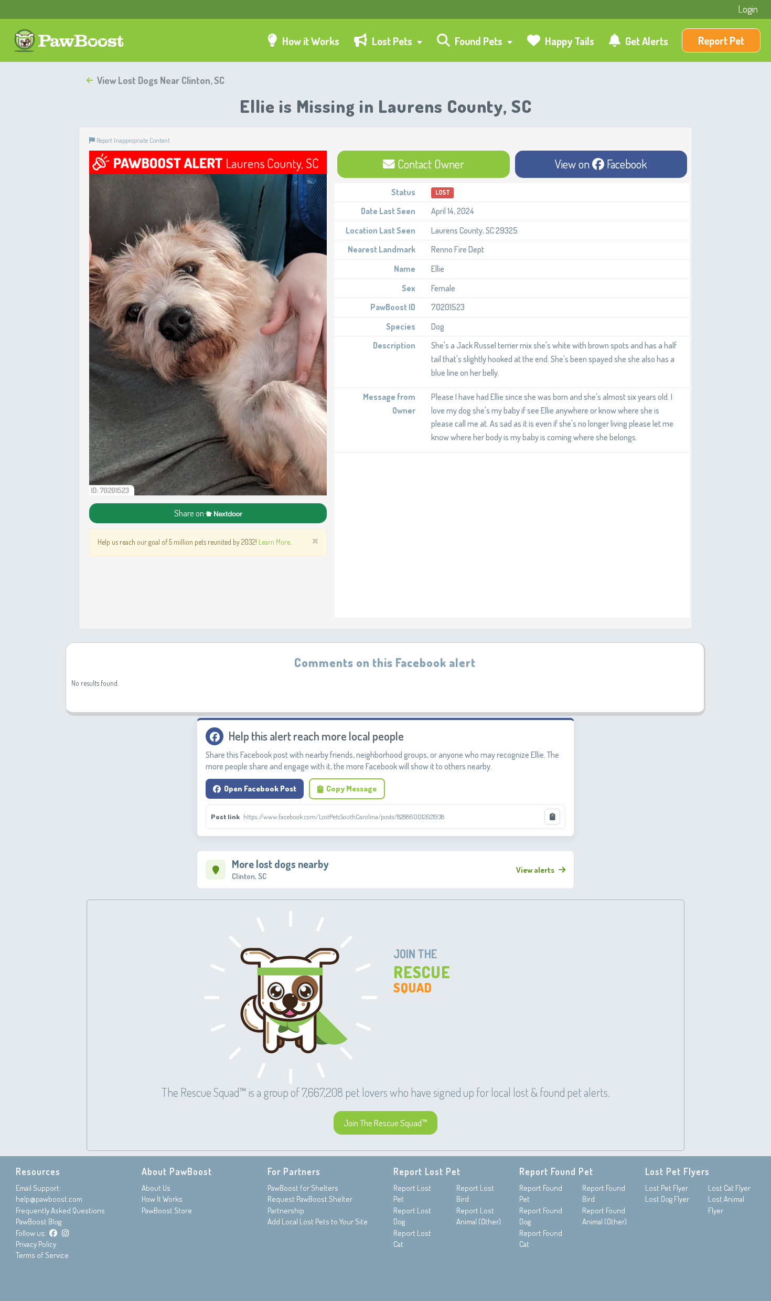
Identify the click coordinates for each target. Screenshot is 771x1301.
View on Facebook (601, 163)
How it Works (309, 41)
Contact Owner (429, 163)
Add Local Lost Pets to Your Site (317, 1221)
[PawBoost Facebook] (53, 1233)
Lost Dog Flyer (667, 1199)
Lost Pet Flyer (666, 1188)
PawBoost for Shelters (302, 1188)
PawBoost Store (167, 1210)
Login (748, 9)
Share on (190, 513)
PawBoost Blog (38, 1221)
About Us (156, 1188)
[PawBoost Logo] (70, 41)
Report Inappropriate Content (132, 140)
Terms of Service (42, 1255)
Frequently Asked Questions (60, 1210)
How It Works (162, 1199)
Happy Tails (568, 41)
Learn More (274, 541)
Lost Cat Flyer (729, 1188)
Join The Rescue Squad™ (385, 1122)
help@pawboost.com (49, 1199)
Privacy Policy (36, 1244)
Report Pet (721, 40)
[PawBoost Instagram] (65, 1233)
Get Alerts (645, 41)
